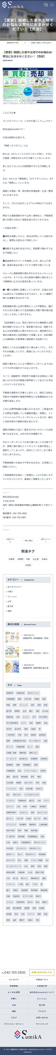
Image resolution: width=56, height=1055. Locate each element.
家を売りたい (31, 854)
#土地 (36, 559)
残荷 (36, 765)
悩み (19, 771)
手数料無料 (20, 902)
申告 (37, 920)
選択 (8, 777)
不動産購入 (27, 765)
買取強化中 (35, 878)
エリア (23, 723)
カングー (26, 717)
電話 (44, 878)
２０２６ (10, 902)
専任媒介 (43, 807)
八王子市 (19, 819)
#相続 (20, 559)
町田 (8, 705)
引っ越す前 (11, 836)
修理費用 (34, 759)
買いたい (24, 878)
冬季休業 (29, 789)
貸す (32, 777)
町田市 (33, 735)
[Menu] (52, 5)
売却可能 (34, 831)
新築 (39, 914)
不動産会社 (22, 801)
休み (26, 866)
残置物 (38, 723)
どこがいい (11, 801)
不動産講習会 (33, 836)
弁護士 (30, 920)
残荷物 (43, 771)
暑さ (8, 890)
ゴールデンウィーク (14, 866)
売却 (39, 705)
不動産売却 (20, 693)
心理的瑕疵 (43, 825)
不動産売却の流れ (19, 741)
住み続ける (23, 759)
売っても (37, 819)
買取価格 (44, 890)
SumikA (45, 711)
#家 (28, 559)
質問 (8, 741)
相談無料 (10, 765)
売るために (17, 795)
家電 (26, 831)
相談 (44, 699)
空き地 (15, 777)
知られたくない (40, 842)
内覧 (45, 741)
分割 (37, 711)
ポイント (10, 747)
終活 (37, 902)
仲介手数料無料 (12, 723)
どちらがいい (21, 848)
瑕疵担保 (10, 717)
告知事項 (23, 825)
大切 (8, 878)
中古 (22, 914)
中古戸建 (27, 699)
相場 (8, 920)
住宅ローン (11, 854)
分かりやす (11, 860)
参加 (42, 836)
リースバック (11, 759)
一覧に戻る (28, 540)
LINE (39, 801)
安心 (19, 860)
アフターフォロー (30, 771)
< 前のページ (10, 540)
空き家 (10, 606)
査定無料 (42, 735)
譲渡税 (18, 783)
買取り (44, 902)
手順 (8, 842)
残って (20, 854)
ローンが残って (35, 741)
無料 (45, 819)
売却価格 (34, 890)
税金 (45, 914)
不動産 (36, 699)
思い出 (15, 878)
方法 (18, 807)
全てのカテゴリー (15, 587)
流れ (21, 789)
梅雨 (8, 908)
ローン (30, 747)
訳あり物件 (11, 831)
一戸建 (20, 884)
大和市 (28, 819)
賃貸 (45, 866)
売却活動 (21, 836)
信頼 (26, 860)
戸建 (19, 735)
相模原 (17, 711)
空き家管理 (17, 908)
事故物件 (32, 825)
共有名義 (10, 783)
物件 (16, 914)
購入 (31, 711)
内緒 (8, 896)
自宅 (37, 783)
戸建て (10, 592)
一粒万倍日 (11, 735)
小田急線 (21, 872)
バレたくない (11, 789)
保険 (34, 908)
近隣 (44, 783)
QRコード (10, 807)
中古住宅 (10, 848)
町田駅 (26, 908)
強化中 (38, 896)
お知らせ (39, 789)
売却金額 (42, 854)
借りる (30, 902)
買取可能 (23, 753)
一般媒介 (33, 807)
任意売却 (44, 759)
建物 (26, 729)
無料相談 (24, 777)
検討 (39, 777)
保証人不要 (39, 872)
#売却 (28, 565)
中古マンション (33, 693)
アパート (31, 914)
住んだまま (28, 783)
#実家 (11, 559)
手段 (25, 807)
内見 (18, 717)
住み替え (18, 729)
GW (47, 860)
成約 (32, 705)
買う (27, 884)
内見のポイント (35, 848)
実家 (32, 866)
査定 (14, 920)
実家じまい (33, 753)
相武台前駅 (11, 872)
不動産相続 (11, 771)
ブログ (35, 884)
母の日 (9, 729)
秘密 (45, 705)
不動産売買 (20, 747)
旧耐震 (41, 908)
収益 (45, 723)
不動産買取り (26, 842)
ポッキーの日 (28, 896)
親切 (37, 747)
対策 (39, 866)
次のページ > (45, 540)
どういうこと (11, 825)
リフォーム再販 (36, 860)
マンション (12, 596)
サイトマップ (42, 1024)
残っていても (42, 812)
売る (26, 735)
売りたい (10, 819)
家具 (19, 831)
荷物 (32, 812)
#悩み (45, 559)
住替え (15, 842)
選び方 (31, 801)
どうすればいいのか (31, 795)
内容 (31, 723)
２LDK (30, 872)
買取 (19, 699)
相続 (9, 611)
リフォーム (11, 884)
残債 (18, 765)
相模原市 (10, 693)
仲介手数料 (43, 717)
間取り (22, 920)
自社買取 (24, 890)
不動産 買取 (11, 753)
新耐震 (9, 914)
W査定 (33, 729)
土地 (9, 601)
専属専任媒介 (11, 812)
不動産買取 (11, 699)
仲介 (34, 717)
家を (8, 795)
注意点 (15, 890)
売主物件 (16, 896)
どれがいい (24, 812)
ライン (46, 801)
